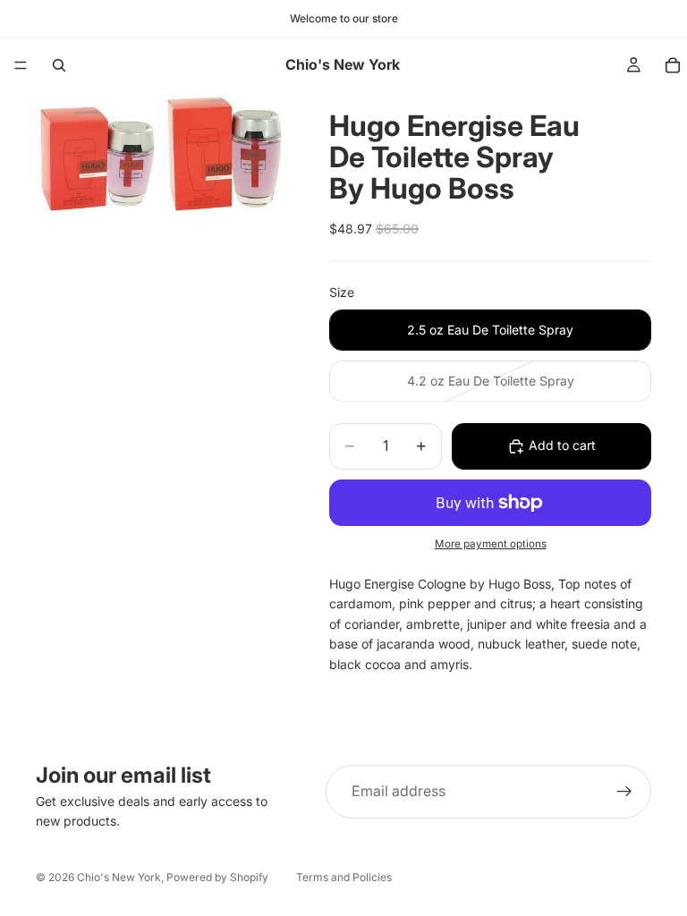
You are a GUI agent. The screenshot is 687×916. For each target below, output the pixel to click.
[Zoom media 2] (224, 154)
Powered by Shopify (217, 877)
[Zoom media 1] (97, 154)
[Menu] (20, 65)
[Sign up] (624, 791)
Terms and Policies (344, 877)
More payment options (491, 544)
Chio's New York (119, 877)
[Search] (59, 65)
